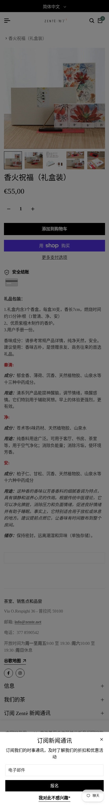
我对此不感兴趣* (54, 798)
